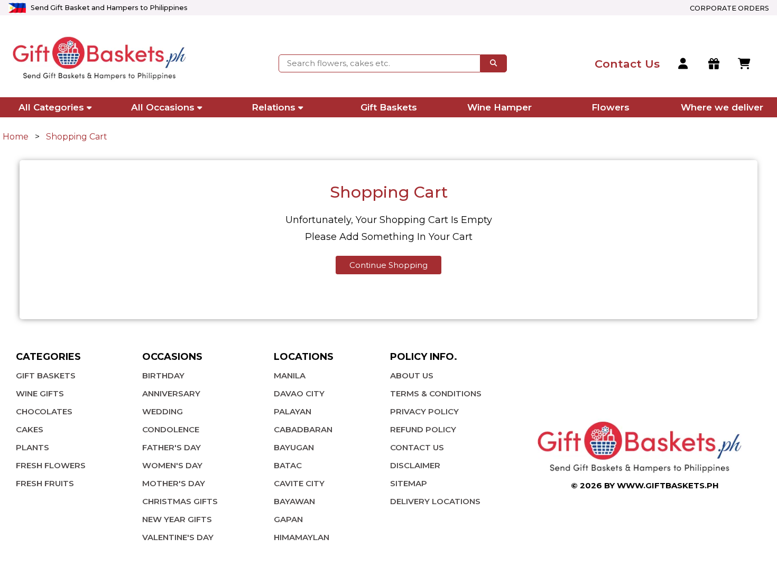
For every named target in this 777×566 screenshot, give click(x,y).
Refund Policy (423, 429)
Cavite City (299, 483)
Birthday (163, 375)
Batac (288, 465)
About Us (411, 375)
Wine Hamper (499, 107)
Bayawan (294, 501)
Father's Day (171, 447)
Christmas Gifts (180, 501)
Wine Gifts (40, 393)
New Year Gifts (177, 519)
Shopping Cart (76, 137)
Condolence (170, 429)
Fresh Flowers (51, 465)
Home (16, 137)
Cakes (29, 429)
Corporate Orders (729, 8)
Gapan (288, 519)
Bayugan (294, 447)
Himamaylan (301, 537)
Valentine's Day (178, 537)
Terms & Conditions (436, 393)
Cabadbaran (303, 429)
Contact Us (417, 447)
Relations (273, 107)
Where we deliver (722, 107)
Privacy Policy (424, 411)
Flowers (610, 107)
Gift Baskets (388, 107)
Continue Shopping (388, 265)
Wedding (162, 411)
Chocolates (44, 411)
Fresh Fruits (45, 483)
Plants (32, 447)
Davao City (299, 393)
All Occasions (163, 107)
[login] (683, 64)
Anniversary (171, 393)
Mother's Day (173, 483)
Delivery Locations (435, 501)
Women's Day (172, 465)
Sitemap (408, 483)
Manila (290, 375)
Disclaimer (415, 465)
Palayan (292, 411)
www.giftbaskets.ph (668, 485)
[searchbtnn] (493, 63)
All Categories (51, 107)
